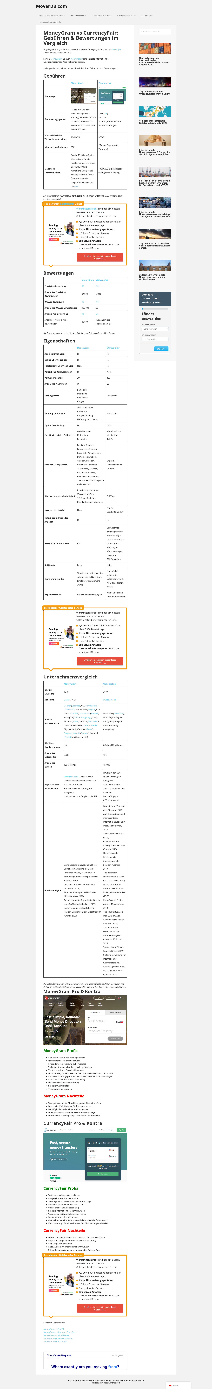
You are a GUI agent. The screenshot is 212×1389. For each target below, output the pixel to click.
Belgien (91, 709)
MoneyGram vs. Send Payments (57, 1338)
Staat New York (71, 776)
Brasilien (74, 713)
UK (106, 113)
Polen (89, 729)
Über (75, 1380)
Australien (118, 713)
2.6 (97, 314)
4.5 (83, 286)
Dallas (67, 699)
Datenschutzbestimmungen (97, 1380)
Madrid (76, 733)
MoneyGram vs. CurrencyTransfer (59, 1332)
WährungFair (77, 58)
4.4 (97, 302)
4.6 (83, 314)
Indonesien (93, 721)
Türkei (68, 737)
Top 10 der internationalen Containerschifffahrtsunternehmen (154, 245)
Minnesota (69, 709)
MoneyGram (56, 58)
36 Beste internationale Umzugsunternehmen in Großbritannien (152, 277)
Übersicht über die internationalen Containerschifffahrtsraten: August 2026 (154, 61)
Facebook (133, 1380)
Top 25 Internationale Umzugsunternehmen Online (155, 92)
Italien (86, 725)
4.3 (97, 286)
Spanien (84, 733)
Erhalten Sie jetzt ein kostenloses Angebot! (100, 257)
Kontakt (81, 1380)
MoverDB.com (51, 6)
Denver (67, 705)
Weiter (160, 348)
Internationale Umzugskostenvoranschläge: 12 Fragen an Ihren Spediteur (155, 214)
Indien (75, 721)
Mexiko (94, 725)
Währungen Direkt (87, 208)
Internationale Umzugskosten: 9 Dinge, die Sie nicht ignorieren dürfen (154, 152)
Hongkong (86, 717)
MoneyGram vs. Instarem (54, 1341)
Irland (113, 699)
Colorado (76, 705)
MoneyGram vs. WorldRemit (56, 1335)
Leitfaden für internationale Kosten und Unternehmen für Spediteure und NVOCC (154, 183)
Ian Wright (116, 49)
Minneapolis (91, 705)
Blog (70, 1380)
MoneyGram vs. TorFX (53, 1329)
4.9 (83, 302)
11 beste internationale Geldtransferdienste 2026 (153, 121)
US (76, 186)
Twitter (141, 1380)
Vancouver (85, 713)
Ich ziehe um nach (149, 335)
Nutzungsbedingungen (118, 1380)
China (76, 717)
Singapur (68, 733)
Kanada (94, 713)
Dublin (106, 699)
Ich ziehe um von (148, 324)
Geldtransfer (67, 203)
